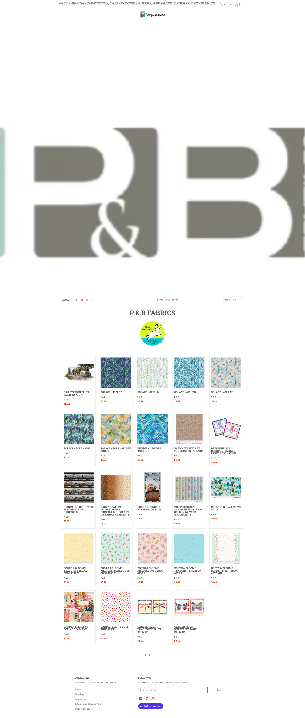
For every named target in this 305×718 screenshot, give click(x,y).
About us (79, 694)
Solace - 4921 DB (111, 392)
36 (87, 300)
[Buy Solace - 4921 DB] (116, 372)
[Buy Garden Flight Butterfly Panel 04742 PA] (189, 607)
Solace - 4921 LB (148, 392)
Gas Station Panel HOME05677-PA (77, 393)
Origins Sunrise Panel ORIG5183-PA (149, 508)
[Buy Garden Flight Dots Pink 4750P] (116, 607)
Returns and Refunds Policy (88, 704)
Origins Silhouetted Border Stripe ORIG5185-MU (78, 509)
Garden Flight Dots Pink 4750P (115, 628)
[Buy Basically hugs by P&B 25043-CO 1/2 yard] (189, 429)
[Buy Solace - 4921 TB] (189, 372)
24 (82, 300)
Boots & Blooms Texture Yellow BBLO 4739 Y (75, 570)
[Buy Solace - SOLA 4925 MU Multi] (226, 487)
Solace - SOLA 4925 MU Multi (226, 508)
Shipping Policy (82, 709)
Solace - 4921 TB (185, 392)
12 (76, 300)
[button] (141, 698)
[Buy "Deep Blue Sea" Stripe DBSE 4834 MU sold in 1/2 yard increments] (189, 487)
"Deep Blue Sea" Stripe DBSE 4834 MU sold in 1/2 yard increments (188, 510)
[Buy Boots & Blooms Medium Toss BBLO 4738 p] (152, 548)
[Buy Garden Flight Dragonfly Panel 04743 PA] (152, 607)
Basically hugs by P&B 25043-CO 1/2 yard (188, 449)
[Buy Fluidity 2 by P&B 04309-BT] (152, 429)
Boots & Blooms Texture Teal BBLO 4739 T (187, 570)
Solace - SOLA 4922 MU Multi (116, 449)
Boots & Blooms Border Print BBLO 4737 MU (224, 570)
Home (160, 299)
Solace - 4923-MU (222, 392)
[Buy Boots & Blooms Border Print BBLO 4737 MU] (226, 548)
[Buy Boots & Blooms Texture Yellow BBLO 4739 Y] (79, 548)
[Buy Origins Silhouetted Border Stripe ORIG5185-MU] (79, 487)
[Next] (158, 655)
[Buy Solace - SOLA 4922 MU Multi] (116, 429)
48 (92, 300)
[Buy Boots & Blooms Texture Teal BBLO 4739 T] (189, 548)
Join (219, 690)
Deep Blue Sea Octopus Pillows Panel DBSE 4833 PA (224, 451)
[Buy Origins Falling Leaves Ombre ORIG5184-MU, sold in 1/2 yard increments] (116, 487)
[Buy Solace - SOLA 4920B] (79, 429)
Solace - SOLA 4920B (77, 448)
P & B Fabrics (172, 299)
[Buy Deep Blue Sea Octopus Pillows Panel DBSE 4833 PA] (226, 429)
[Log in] (236, 4)
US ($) (243, 4)
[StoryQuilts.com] (152, 15)
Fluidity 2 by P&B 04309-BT (149, 449)
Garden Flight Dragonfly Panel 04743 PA (149, 629)
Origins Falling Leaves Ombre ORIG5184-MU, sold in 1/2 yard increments (115, 510)
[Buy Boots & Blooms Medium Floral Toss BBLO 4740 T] (116, 548)
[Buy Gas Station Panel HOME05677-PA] (79, 372)
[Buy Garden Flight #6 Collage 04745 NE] (79, 607)
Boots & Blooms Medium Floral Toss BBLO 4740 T (115, 570)
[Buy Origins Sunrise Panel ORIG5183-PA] (152, 487)
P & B (66, 399)
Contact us (80, 699)
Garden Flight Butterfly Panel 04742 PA (186, 629)
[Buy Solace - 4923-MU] (226, 372)
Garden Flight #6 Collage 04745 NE (76, 628)
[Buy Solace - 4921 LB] (152, 372)
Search (78, 689)
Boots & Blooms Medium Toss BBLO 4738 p (150, 570)
